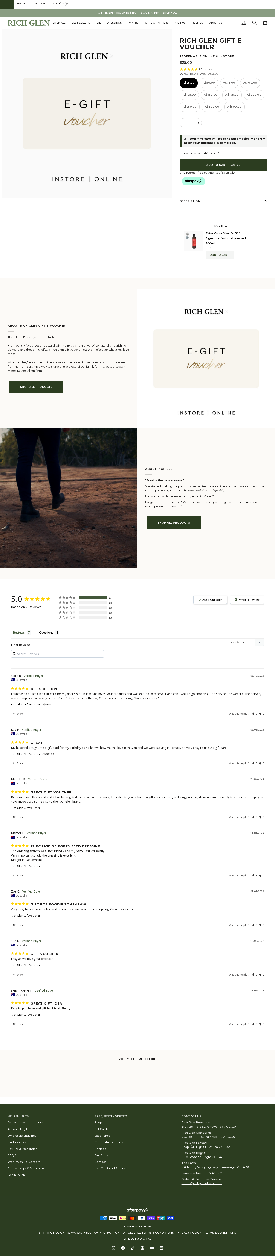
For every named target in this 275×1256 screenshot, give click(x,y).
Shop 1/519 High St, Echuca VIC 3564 (206, 1147)
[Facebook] (123, 1248)
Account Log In (18, 1129)
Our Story (101, 1155)
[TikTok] (132, 1248)
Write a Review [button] (249, 600)
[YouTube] (152, 1248)
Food (6, 3)
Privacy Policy (189, 1232)
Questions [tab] (46, 632)
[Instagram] (113, 1248)
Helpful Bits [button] (18, 1116)
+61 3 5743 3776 (212, 1173)
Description (190, 201)
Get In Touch (16, 1175)
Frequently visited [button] (111, 1116)
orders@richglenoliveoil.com (202, 1183)
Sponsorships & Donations (26, 1168)
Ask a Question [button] (212, 600)
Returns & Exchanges (22, 1148)
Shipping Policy (51, 1232)
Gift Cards (101, 1129)
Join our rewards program (26, 1122)
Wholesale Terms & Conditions (148, 1232)
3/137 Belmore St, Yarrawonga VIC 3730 (209, 1126)
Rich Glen (135, 1226)
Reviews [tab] (19, 632)
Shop (98, 1122)
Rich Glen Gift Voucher (25, 704)
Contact (100, 1162)
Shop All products (36, 387)
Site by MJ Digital (137, 1238)
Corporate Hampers (109, 1142)
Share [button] (20, 714)
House (21, 3)
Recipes (100, 1148)
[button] (59, 23)
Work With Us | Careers (24, 1162)
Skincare (39, 3)
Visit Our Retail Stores (110, 1168)
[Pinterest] (142, 1248)
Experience (103, 1135)
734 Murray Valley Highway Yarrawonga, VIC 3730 (215, 1167)
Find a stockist (18, 1142)
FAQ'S (12, 1155)
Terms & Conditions (220, 1232)
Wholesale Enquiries (22, 1135)
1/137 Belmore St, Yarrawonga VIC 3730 (208, 1136)
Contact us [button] (191, 1116)
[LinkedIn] (161, 1248)
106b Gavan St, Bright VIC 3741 (202, 1157)
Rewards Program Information (93, 1232)
